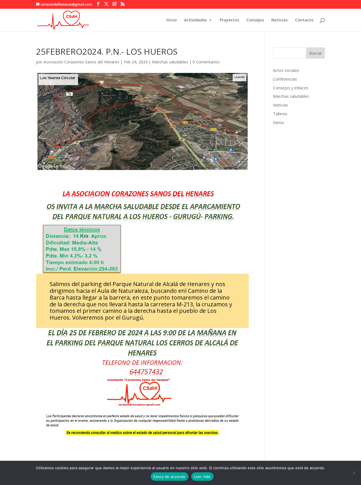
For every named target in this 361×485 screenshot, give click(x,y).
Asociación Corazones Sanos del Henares (81, 62)
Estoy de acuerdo (169, 476)
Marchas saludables (170, 62)
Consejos (255, 20)
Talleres (280, 113)
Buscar (315, 53)
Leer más (202, 476)
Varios (278, 122)
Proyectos (229, 20)
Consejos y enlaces (290, 87)
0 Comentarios (206, 62)
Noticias (279, 20)
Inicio (171, 20)
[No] (354, 473)
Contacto (304, 20)
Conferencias (285, 79)
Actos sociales (286, 70)
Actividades (195, 20)
